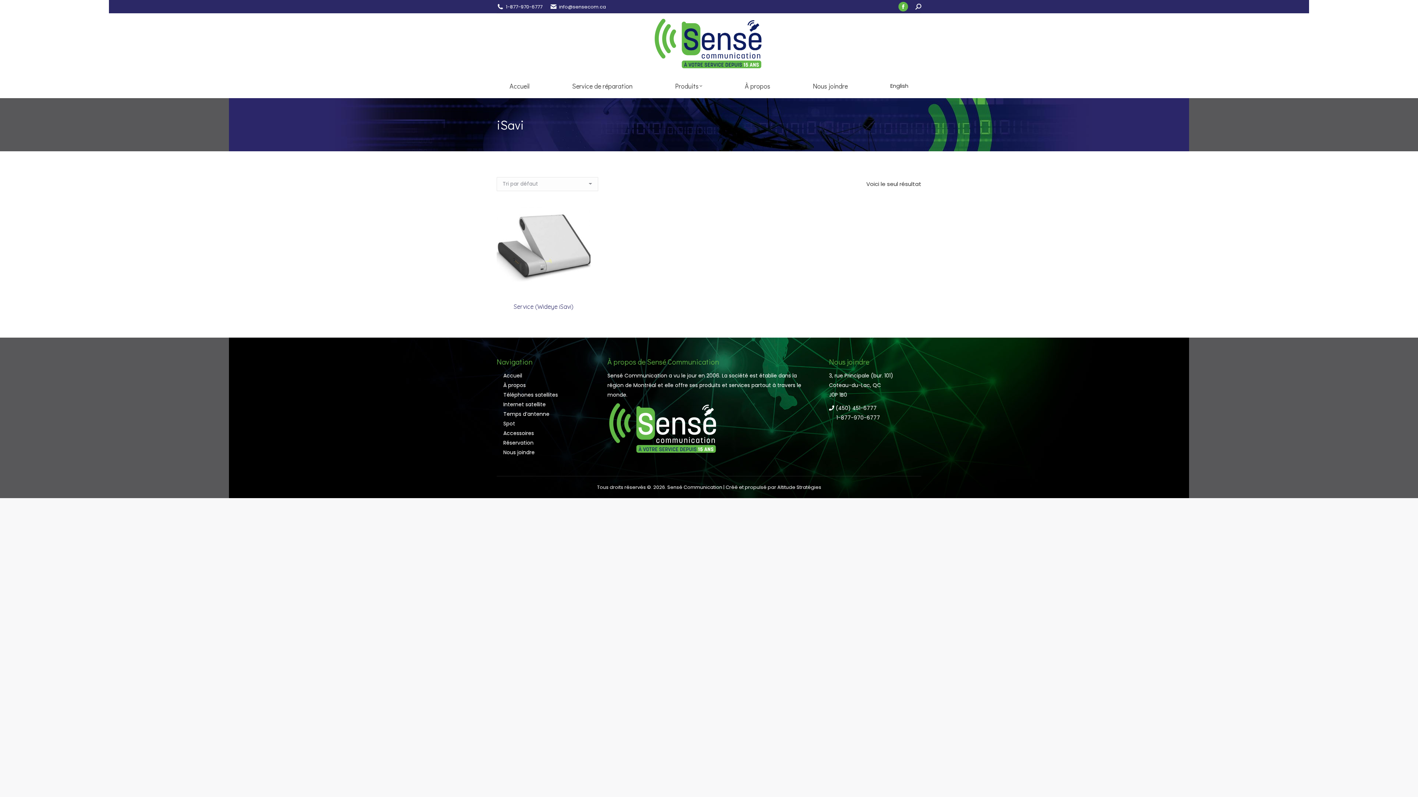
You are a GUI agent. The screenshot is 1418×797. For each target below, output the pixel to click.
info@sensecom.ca (582, 6)
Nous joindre (519, 452)
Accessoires (518, 433)
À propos (514, 385)
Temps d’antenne (526, 414)
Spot (509, 423)
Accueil (512, 375)
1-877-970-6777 (524, 6)
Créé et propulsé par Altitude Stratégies (773, 487)
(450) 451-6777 (855, 408)
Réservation (518, 442)
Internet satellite (524, 404)
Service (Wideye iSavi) (543, 306)
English (899, 86)
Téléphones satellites (530, 394)
